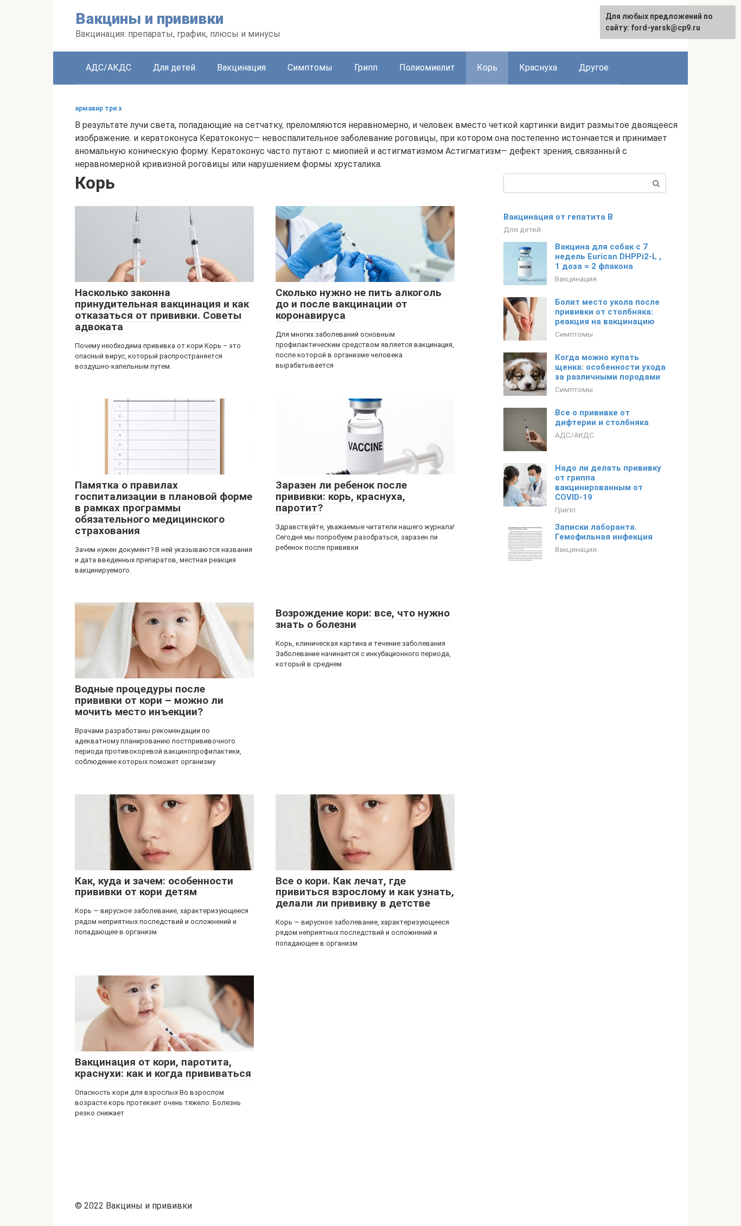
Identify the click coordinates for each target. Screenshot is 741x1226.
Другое (594, 67)
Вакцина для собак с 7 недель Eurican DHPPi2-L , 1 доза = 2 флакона (608, 256)
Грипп (366, 67)
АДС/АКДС (108, 67)
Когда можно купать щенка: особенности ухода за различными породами (610, 367)
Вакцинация (241, 67)
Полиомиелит (427, 67)
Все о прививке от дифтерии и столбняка (602, 417)
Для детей (174, 67)
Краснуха (538, 67)
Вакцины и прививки (149, 19)
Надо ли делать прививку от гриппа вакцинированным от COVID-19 (608, 482)
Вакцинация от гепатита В (558, 217)
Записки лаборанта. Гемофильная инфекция (604, 532)
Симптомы (310, 67)
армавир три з (98, 108)
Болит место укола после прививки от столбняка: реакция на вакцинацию (607, 311)
